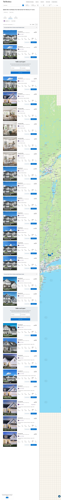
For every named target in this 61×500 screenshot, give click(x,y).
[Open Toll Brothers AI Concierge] (59, 496)
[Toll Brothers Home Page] (7, 2)
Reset (54, 5)
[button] (24, 36)
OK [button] (7, 497)
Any (37, 5)
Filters (57, 5)
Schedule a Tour (34, 42)
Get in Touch (20, 72)
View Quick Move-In (27, 42)
